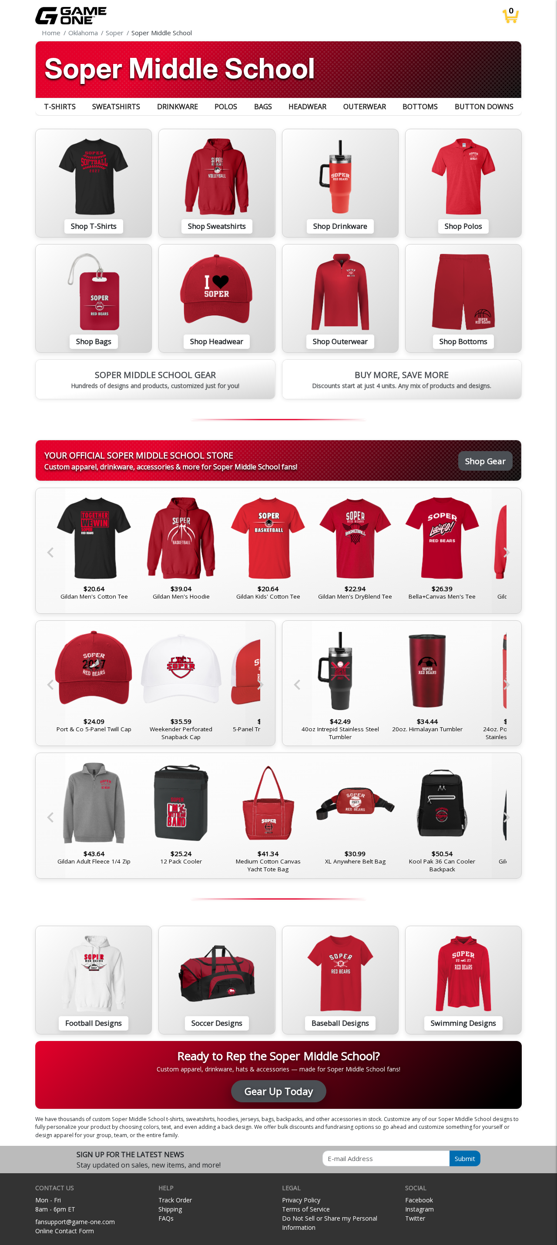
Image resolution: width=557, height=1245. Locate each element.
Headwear (307, 106)
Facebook (419, 1200)
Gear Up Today (279, 1091)
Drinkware (177, 106)
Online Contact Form (64, 1231)
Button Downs (484, 106)
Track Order (175, 1200)
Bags (263, 106)
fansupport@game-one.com (75, 1222)
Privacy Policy (301, 1200)
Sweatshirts (116, 106)
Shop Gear (485, 460)
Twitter (415, 1218)
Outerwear (364, 106)
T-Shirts (60, 106)
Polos (226, 106)
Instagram (419, 1209)
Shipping (170, 1209)
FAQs (166, 1218)
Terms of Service (306, 1209)
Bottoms (420, 106)
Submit (465, 1158)
